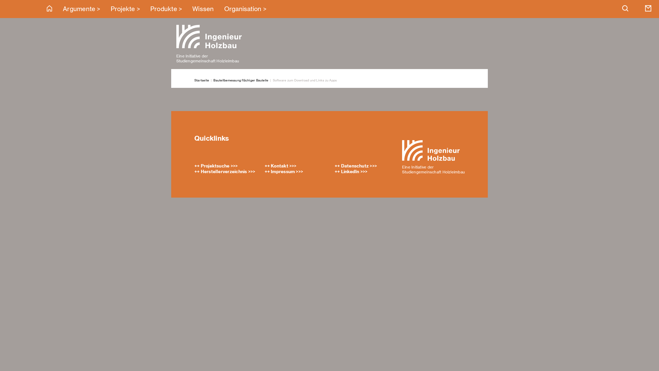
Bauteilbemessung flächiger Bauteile (240, 80)
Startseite (201, 80)
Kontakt (279, 166)
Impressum (283, 171)
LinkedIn (350, 171)
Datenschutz (355, 166)
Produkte (163, 9)
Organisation (243, 9)
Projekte (123, 9)
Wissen (203, 9)
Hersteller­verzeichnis (224, 171)
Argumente (79, 9)
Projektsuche (215, 166)
